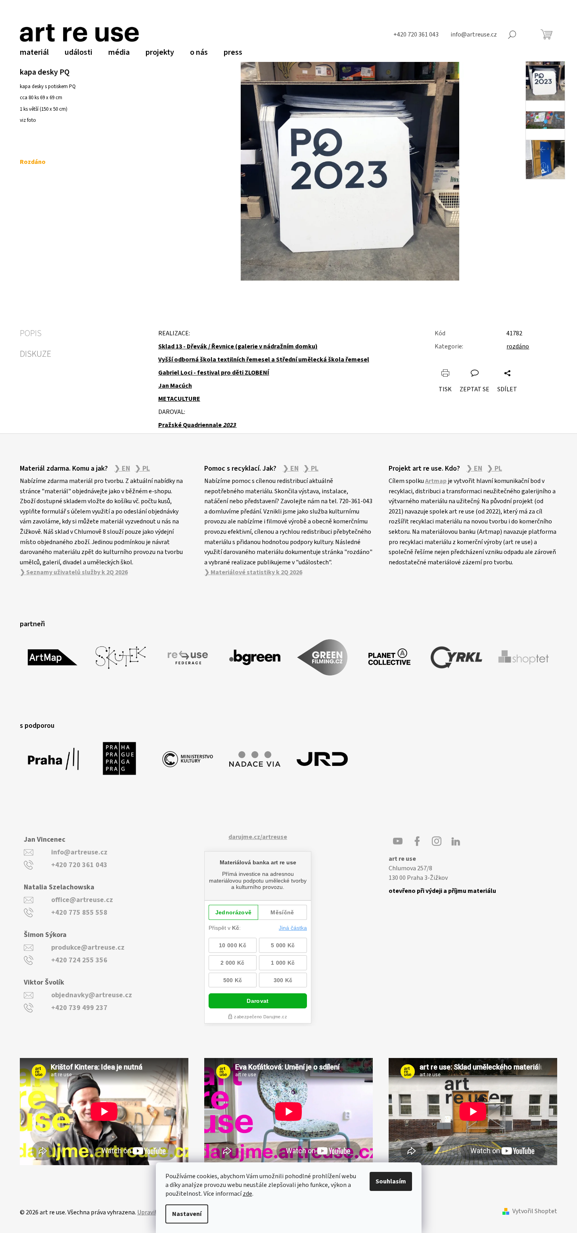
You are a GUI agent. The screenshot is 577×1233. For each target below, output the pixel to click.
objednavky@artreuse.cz (91, 995)
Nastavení (186, 1214)
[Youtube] (398, 841)
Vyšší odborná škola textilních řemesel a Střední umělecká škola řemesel (263, 359)
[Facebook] (417, 841)
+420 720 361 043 (79, 865)
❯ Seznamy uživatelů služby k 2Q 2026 (74, 572)
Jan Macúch (175, 385)
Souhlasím (391, 1181)
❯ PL (142, 469)
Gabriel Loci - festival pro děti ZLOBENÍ (213, 372)
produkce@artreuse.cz (88, 947)
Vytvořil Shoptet (534, 1211)
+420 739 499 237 (79, 1008)
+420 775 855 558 (79, 913)
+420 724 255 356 (79, 960)
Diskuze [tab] (35, 354)
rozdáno (517, 346)
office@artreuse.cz (82, 900)
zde (247, 1193)
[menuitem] (34, 52)
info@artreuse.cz (79, 852)
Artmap (436, 481)
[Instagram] (436, 841)
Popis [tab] (31, 333)
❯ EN (122, 469)
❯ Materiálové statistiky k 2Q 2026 (253, 572)
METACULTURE (179, 398)
